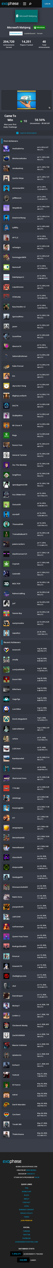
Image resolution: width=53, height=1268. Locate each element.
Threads (26, 1231)
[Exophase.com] (11, 4)
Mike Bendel (31, 1170)
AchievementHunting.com (26, 1242)
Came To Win (10, 118)
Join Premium (26, 1220)
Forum (40, 33)
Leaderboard (29, 33)
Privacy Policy (26, 1213)
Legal (26, 1206)
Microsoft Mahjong (18, 27)
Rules (26, 1195)
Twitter (26, 1235)
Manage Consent (26, 1209)
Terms (26, 1217)
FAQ (26, 1188)
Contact (26, 1202)
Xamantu (31, 1174)
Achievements (16, 33)
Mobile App (26, 1191)
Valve (37, 1177)
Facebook (26, 1238)
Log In (47, 4)
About (26, 1199)
